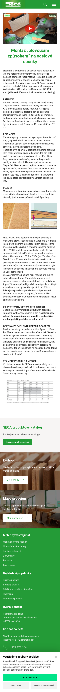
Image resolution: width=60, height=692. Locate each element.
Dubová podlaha (11, 580)
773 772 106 (19, 647)
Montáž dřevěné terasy (14, 546)
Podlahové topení (12, 551)
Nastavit (16, 685)
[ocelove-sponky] (16, 216)
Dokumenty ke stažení (17, 442)
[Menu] (54, 4)
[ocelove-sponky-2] (44, 216)
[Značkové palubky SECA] (13, 4)
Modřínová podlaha (12, 598)
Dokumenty (8, 555)
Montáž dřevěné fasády (15, 541)
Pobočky (7, 560)
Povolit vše (30, 677)
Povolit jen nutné (44, 685)
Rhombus (8, 594)
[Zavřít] (56, 657)
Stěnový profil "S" (11, 584)
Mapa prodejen (15, 518)
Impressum (9, 565)
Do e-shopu (13, 480)
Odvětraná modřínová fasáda (17, 589)
